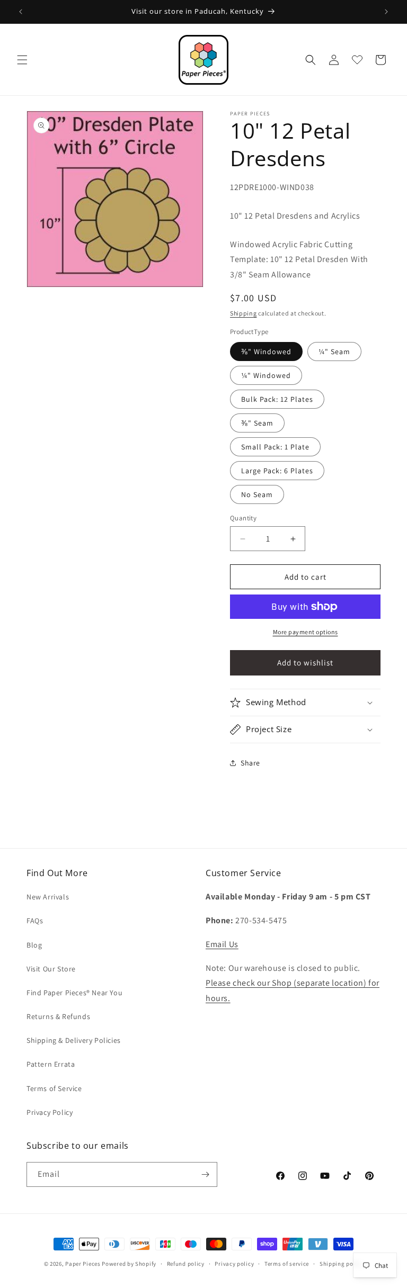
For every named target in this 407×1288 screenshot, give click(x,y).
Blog (34, 945)
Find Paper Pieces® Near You (74, 992)
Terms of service (286, 1263)
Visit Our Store (51, 969)
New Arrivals (47, 897)
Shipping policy (342, 1263)
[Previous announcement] (20, 11)
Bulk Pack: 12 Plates (277, 399)
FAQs (34, 920)
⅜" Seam (257, 423)
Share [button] (250, 763)
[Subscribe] (205, 1174)
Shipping (243, 313)
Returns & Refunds (58, 1016)
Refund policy (186, 1263)
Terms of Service (54, 1088)
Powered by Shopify (129, 1263)
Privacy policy (234, 1263)
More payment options (305, 632)
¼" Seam (334, 351)
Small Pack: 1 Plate (275, 447)
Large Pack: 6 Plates (277, 470)
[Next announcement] (386, 11)
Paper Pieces (82, 1263)
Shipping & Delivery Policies (73, 1040)
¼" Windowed (266, 375)
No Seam (257, 494)
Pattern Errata (50, 1064)
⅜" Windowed (266, 351)
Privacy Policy (49, 1112)
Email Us (222, 944)
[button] (22, 59)
